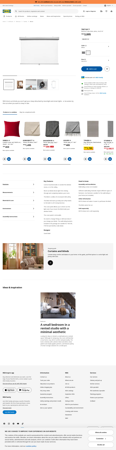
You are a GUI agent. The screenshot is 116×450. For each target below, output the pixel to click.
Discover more (7, 408)
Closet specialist (77, 5)
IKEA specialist (94, 387)
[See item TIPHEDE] (93, 129)
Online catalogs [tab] (32, 16)
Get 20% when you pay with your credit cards (59, 2)
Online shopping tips (46, 387)
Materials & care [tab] (8, 200)
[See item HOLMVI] (72, 129)
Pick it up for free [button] (88, 90)
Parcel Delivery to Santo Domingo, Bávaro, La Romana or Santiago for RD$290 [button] (96, 87)
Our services (93, 377)
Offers (67, 397)
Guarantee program (46, 394)
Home (4, 21)
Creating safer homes (71, 411)
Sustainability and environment (74, 408)
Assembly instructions (46, 397)
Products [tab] (9, 16)
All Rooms (10, 21)
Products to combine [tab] (10, 112)
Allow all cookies (101, 432)
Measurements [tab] (8, 192)
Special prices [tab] (67, 16)
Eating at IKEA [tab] (79, 16)
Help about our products (47, 384)
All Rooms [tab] (21, 16)
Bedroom (18, 21)
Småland (92, 401)
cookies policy (31, 446)
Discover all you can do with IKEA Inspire (15, 383)
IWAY (66, 418)
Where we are (69, 380)
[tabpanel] (78, 208)
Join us (67, 384)
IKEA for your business (47, 5)
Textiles (25, 21)
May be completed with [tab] (27, 112)
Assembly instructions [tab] (10, 216)
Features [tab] (6, 184)
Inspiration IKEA (69, 394)
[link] (83, 52)
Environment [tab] (7, 208)
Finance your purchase (96, 397)
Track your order (45, 380)
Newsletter (68, 415)
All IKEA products (70, 387)
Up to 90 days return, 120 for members (95, 93)
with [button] (94, 77)
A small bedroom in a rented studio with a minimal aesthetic (55, 328)
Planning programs (95, 394)
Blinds (31, 21)
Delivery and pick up (96, 380)
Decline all (100, 445)
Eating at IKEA (57, 5)
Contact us (43, 377)
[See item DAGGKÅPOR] (52, 129)
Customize (99, 438)
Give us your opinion (46, 408)
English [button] (109, 5)
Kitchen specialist (66, 5)
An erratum (43, 404)
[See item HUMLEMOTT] (32, 129)
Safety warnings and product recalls (50, 401)
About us (68, 377)
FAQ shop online (45, 390)
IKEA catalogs (69, 390)
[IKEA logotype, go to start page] (7, 11)
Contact (85, 5)
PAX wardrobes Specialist (97, 390)
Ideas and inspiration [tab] (53, 16)
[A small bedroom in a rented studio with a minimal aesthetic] (58, 305)
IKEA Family (36, 5)
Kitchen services (95, 384)
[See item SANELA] (12, 129)
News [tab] (42, 16)
